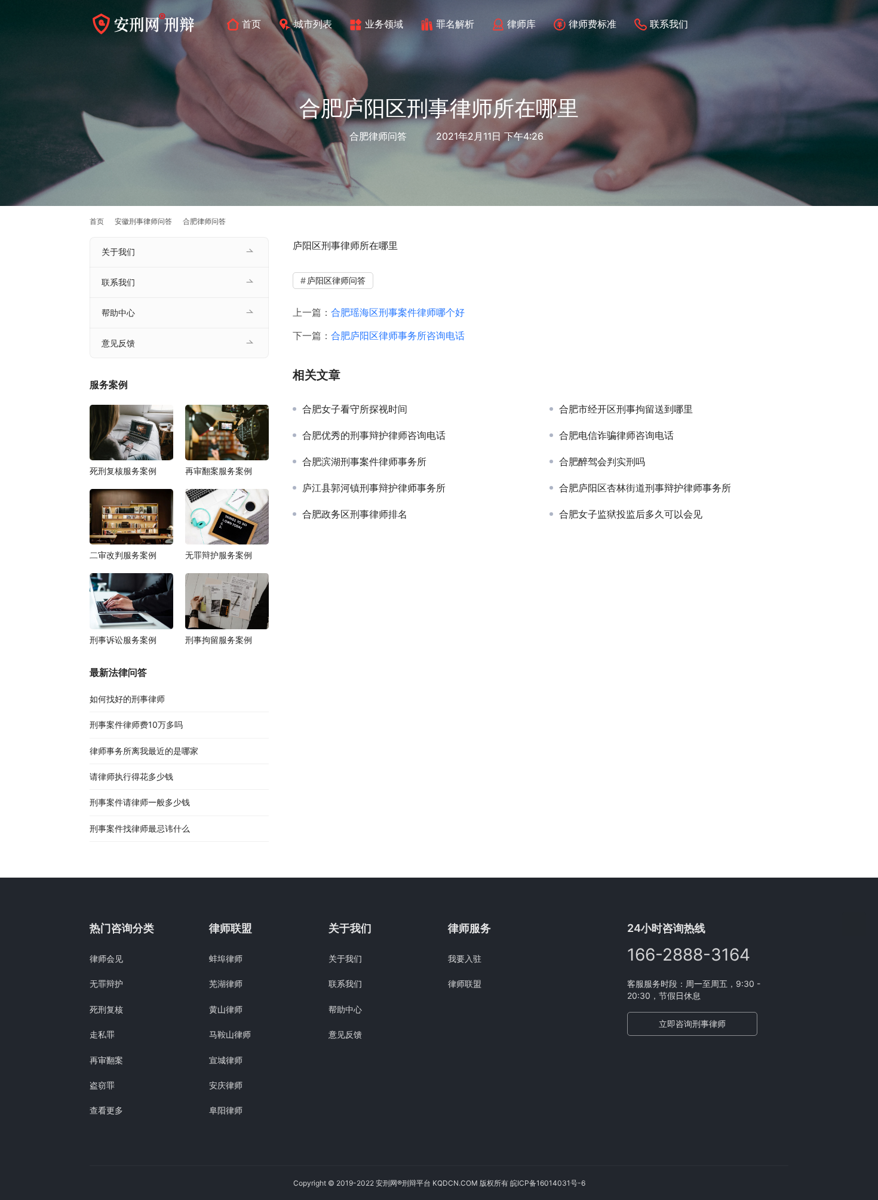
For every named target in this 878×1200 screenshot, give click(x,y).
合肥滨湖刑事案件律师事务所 (364, 461)
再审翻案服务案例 (218, 471)
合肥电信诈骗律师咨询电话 (616, 435)
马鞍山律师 (230, 1034)
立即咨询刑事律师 (692, 1024)
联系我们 (669, 24)
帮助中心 (118, 312)
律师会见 (106, 958)
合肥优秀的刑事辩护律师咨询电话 (374, 435)
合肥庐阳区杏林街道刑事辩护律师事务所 (645, 487)
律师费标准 (592, 24)
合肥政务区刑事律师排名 (354, 514)
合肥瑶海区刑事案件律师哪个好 (398, 312)
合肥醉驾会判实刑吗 (602, 461)
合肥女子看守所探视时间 (354, 409)
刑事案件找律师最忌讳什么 (140, 828)
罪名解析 (455, 24)
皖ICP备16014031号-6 (547, 1183)
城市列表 (313, 24)
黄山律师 (225, 1009)
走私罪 (102, 1034)
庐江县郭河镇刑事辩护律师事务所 (374, 487)
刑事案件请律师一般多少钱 (140, 802)
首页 (251, 24)
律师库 (521, 24)
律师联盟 (464, 984)
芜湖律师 (225, 984)
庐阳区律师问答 (336, 280)
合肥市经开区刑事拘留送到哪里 (626, 409)
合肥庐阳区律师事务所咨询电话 (398, 335)
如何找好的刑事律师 (127, 699)
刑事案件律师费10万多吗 (136, 724)
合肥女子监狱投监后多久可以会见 (630, 514)
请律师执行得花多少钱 (131, 776)
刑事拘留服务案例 (218, 640)
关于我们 (118, 252)
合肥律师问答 (378, 136)
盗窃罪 (102, 1085)
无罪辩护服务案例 (218, 555)
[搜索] (783, 23)
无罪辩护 (106, 984)
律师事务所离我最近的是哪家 (144, 751)
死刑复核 (106, 1009)
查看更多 (106, 1110)
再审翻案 (106, 1060)
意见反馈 (118, 343)
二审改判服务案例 (123, 555)
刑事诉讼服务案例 (123, 640)
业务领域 (384, 24)
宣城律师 (225, 1060)
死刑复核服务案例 (123, 471)
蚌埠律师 (225, 958)
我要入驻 (464, 958)
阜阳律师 (225, 1110)
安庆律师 (225, 1085)
